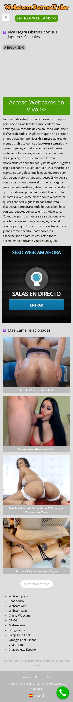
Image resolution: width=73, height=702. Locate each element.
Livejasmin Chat (19, 635)
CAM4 (13, 620)
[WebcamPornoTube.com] (36, 3)
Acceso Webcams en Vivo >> (36, 105)
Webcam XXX (17, 606)
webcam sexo (14, 47)
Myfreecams (17, 625)
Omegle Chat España (22, 640)
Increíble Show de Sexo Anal (36, 390)
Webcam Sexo (18, 611)
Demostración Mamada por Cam (36, 449)
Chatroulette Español (23, 649)
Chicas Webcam (19, 615)
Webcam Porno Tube (37, 677)
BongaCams (17, 630)
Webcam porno (19, 596)
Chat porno (16, 601)
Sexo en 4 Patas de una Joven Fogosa (37, 571)
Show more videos (36, 584)
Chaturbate (16, 645)
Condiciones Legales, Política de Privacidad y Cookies (36, 686)
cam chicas (32, 236)
